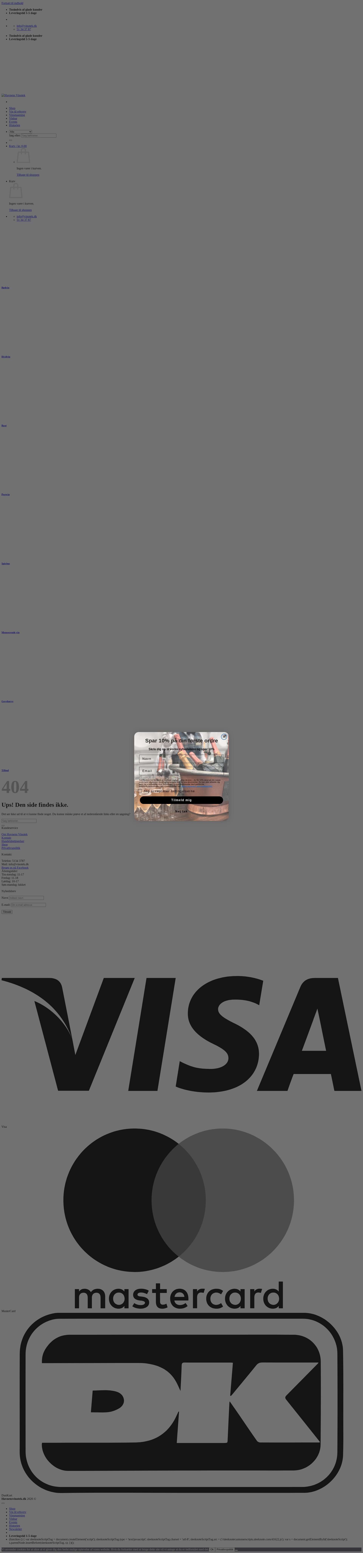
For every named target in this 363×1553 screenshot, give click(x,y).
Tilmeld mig (181, 800)
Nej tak (181, 811)
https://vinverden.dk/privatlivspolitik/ (197, 786)
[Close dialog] (224, 737)
